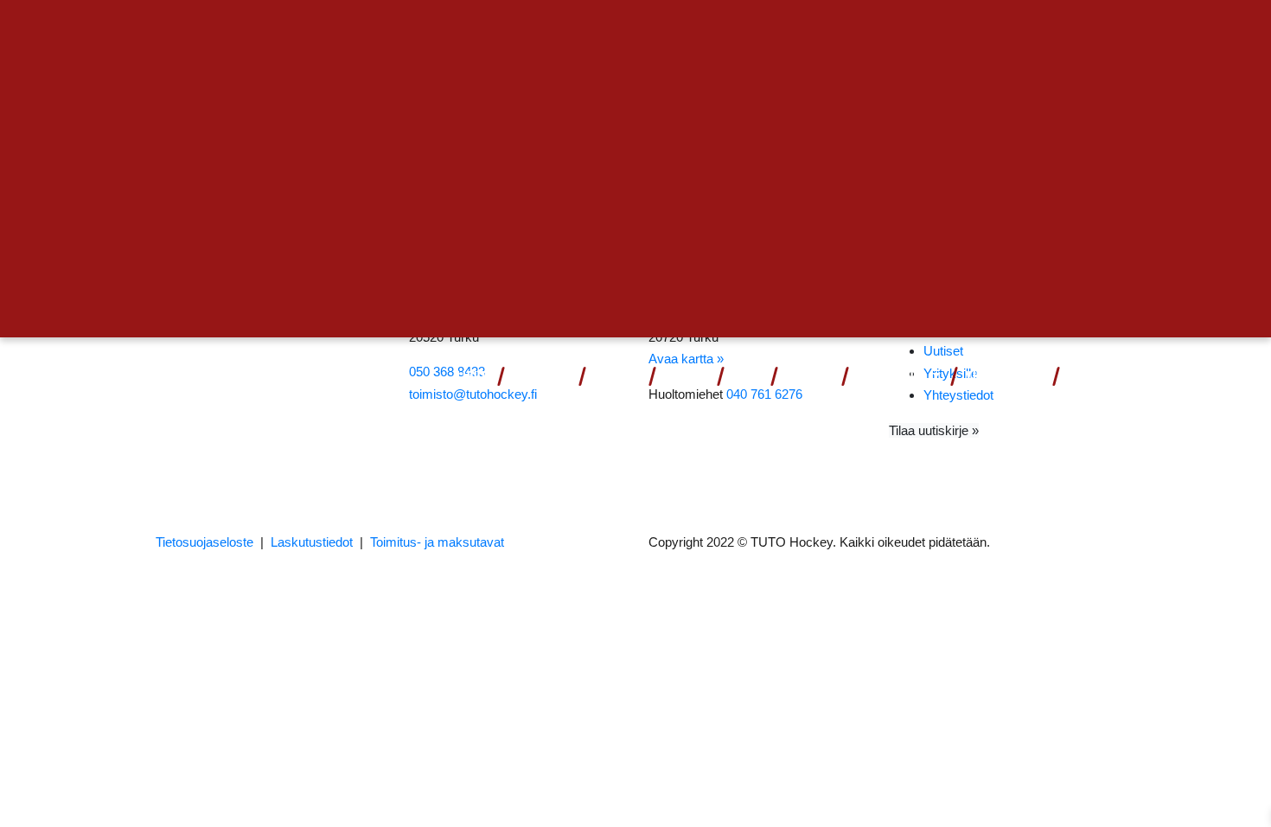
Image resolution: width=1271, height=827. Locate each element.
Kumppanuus (892, 376)
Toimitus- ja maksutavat (437, 542)
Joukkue (616, 376)
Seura (802, 376)
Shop (745, 376)
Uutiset (684, 376)
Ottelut (534, 376)
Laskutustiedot (312, 542)
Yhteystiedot (1004, 376)
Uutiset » (1058, 31)
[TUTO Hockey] (204, 376)
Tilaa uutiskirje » (934, 430)
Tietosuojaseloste (204, 542)
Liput (472, 376)
